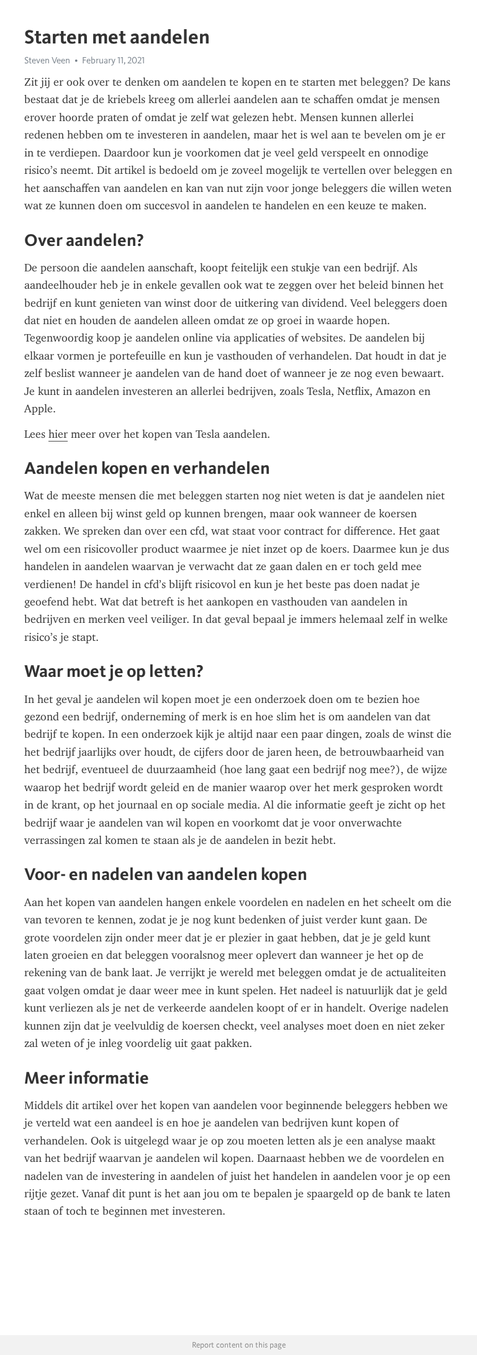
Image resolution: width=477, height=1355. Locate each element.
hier (58, 434)
